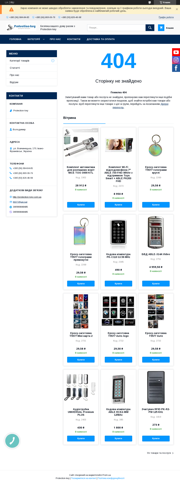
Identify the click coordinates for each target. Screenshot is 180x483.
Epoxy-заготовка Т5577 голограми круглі (156, 170)
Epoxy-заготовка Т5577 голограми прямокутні (81, 257)
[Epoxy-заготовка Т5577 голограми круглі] (156, 145)
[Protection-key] (21, 30)
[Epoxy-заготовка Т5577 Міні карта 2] (80, 311)
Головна (15, 39)
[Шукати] (150, 27)
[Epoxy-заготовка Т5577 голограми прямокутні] (80, 232)
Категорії (34, 39)
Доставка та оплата (101, 39)
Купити (81, 205)
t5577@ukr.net (20, 202)
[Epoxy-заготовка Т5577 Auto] (156, 311)
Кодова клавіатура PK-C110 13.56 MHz (118, 255)
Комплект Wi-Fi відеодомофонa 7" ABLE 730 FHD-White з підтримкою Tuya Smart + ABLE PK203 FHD (118, 174)
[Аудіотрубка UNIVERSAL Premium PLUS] (80, 387)
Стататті (15, 67)
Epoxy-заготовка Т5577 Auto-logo (118, 334)
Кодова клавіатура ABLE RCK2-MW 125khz (118, 412)
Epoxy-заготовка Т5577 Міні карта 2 (80, 334)
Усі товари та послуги (159, 453)
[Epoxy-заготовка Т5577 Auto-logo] (118, 311)
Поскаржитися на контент (83, 478)
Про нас (55, 39)
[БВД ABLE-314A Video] (156, 232)
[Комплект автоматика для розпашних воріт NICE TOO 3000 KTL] (80, 145)
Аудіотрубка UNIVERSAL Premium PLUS (81, 412)
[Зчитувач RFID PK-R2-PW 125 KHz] (156, 387)
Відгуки (14, 82)
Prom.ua (106, 475)
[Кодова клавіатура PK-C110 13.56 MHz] (118, 232)
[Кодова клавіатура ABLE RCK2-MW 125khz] (118, 387)
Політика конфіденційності (111, 478)
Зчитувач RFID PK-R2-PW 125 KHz (156, 410)
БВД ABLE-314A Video (156, 254)
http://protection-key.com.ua (27, 197)
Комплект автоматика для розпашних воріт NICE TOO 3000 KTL (81, 170)
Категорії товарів (19, 60)
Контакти (73, 39)
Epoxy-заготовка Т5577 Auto (155, 334)
